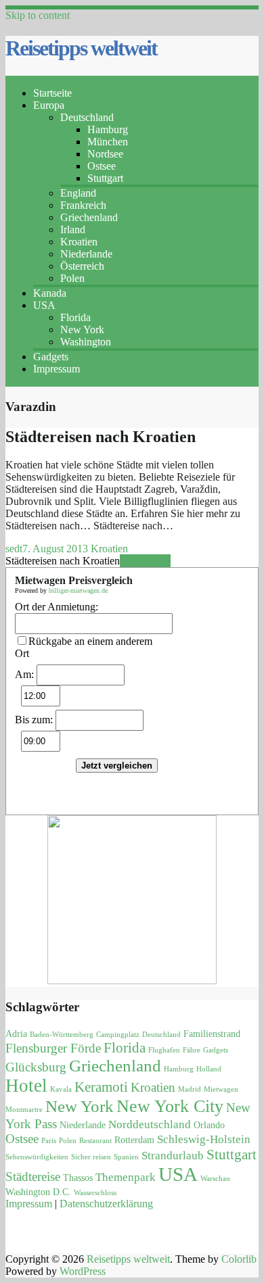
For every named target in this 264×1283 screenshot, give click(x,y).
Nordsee (105, 154)
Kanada (49, 293)
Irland (72, 229)
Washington (85, 341)
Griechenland (89, 217)
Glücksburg (35, 1067)
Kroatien (78, 241)
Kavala (61, 1089)
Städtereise (32, 1176)
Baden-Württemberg (61, 1034)
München (107, 141)
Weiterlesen (145, 560)
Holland (208, 1069)
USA (44, 305)
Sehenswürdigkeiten (36, 1157)
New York (82, 329)
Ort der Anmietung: (56, 606)
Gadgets (50, 356)
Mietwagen (221, 1089)
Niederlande (86, 254)
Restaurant (95, 1140)
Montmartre (24, 1109)
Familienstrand (211, 1034)
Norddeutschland (149, 1124)
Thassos (78, 1178)
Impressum (56, 368)
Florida (75, 317)
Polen (72, 278)
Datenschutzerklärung (106, 1203)
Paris (48, 1140)
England (78, 193)
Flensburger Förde (53, 1048)
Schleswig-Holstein (203, 1139)
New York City (169, 1106)
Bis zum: (34, 719)
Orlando (209, 1125)
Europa (48, 105)
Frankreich (83, 205)
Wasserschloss (95, 1192)
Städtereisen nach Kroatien (100, 436)
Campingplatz (117, 1034)
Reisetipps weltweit (81, 48)
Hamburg (107, 129)
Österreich (82, 266)
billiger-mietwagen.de (78, 590)
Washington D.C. (38, 1192)
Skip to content (37, 15)
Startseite (52, 93)
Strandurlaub (172, 1155)
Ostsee (101, 166)
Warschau (215, 1178)
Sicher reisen (91, 1157)
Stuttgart (105, 178)
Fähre (191, 1050)
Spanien (126, 1157)
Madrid (189, 1089)
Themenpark (125, 1177)
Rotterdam (134, 1140)
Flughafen (164, 1050)
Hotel (26, 1085)
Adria (16, 1034)
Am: (24, 674)
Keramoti (101, 1087)
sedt (13, 548)
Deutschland (87, 117)
